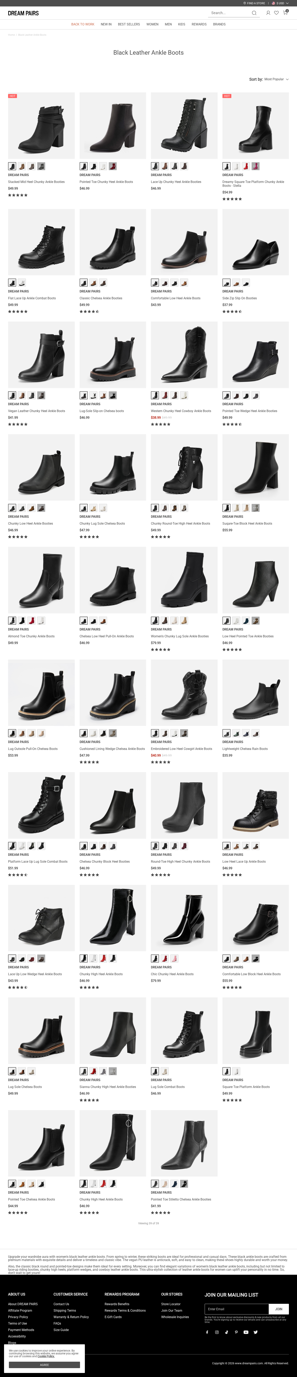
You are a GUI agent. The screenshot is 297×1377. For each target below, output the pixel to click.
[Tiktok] (226, 1332)
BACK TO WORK (82, 24)
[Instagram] (216, 1332)
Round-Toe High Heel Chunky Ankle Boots (180, 861)
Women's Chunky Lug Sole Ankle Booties (180, 636)
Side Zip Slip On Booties (239, 298)
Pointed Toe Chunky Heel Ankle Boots (106, 182)
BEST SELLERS (129, 24)
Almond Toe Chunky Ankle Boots (31, 636)
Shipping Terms (65, 1310)
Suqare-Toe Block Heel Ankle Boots (247, 523)
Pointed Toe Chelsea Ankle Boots (31, 1199)
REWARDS (199, 24)
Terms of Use (17, 1323)
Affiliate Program (20, 1310)
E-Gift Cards (113, 1317)
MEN (168, 24)
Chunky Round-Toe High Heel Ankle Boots (180, 523)
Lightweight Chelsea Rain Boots (245, 749)
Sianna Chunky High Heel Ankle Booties (108, 1087)
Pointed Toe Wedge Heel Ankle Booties (249, 411)
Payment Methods (21, 1330)
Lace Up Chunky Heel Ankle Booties (176, 182)
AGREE (44, 1365)
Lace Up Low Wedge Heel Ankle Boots (35, 974)
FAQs (57, 1323)
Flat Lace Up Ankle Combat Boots (32, 298)
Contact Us (61, 1304)
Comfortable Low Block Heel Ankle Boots (251, 974)
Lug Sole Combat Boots (168, 1087)
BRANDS (219, 24)
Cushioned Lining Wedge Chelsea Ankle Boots (112, 749)
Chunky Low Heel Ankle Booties (30, 523)
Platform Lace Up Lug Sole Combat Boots (37, 861)
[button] (280, 3)
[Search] (254, 12)
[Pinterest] (236, 1332)
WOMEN (152, 24)
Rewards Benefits (117, 1304)
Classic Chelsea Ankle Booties (101, 298)
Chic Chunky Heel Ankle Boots (172, 974)
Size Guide (61, 1330)
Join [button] (278, 1309)
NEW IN (106, 24)
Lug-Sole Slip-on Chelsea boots (102, 411)
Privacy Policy (18, 1317)
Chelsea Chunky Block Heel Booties (105, 861)
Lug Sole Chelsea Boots (25, 1087)
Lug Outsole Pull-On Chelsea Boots (33, 749)
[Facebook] (207, 1332)
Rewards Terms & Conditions (125, 1310)
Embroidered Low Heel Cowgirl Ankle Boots (181, 749)
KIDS (181, 24)
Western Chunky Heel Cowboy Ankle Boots (181, 411)
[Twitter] (255, 1332)
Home (11, 34)
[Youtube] (245, 1332)
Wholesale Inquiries (175, 1317)
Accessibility (17, 1336)
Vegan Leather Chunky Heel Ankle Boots (36, 411)
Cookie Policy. (46, 1356)
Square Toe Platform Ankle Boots (246, 1087)
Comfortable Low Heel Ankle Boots (175, 298)
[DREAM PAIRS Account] (268, 13)
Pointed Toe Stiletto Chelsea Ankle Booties (181, 1199)
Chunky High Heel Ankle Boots (101, 974)
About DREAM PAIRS (23, 1304)
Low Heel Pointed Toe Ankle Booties (248, 636)
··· (41, 166)
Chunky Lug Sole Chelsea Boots (102, 523)
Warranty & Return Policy (71, 1317)
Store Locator (170, 1304)
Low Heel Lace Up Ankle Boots (244, 861)
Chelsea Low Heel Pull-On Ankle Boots (107, 636)
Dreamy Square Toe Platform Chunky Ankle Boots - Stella (253, 184)
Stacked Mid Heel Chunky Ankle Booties (36, 182)
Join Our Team (171, 1310)
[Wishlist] (276, 13)
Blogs (12, 1343)
